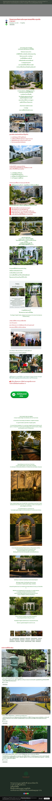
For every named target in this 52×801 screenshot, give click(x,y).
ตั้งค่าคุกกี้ (40, 798)
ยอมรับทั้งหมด (46, 798)
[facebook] (24, 793)
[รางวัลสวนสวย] (26, 363)
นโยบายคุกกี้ (19, 799)
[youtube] (26, 793)
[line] (28, 793)
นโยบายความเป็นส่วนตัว (11, 799)
